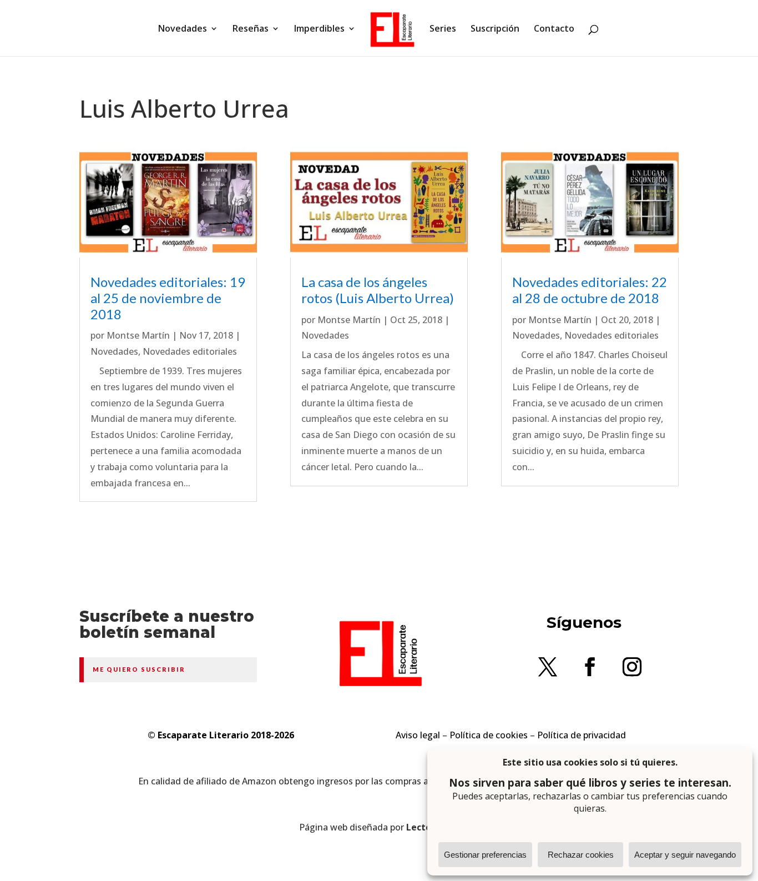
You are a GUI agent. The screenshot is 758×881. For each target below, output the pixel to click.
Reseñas (251, 29)
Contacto (554, 29)
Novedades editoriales (190, 351)
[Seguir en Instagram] (632, 667)
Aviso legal (418, 735)
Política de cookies (488, 735)
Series (442, 29)
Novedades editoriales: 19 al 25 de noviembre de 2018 (167, 298)
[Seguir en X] (548, 667)
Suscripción (495, 29)
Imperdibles (319, 29)
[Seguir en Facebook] (590, 667)
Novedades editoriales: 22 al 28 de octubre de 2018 (589, 290)
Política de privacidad (581, 735)
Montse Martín (138, 335)
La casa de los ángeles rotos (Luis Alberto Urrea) (377, 290)
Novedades (182, 29)
